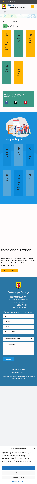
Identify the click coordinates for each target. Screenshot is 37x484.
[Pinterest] (25, 102)
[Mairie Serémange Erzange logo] (15, 5)
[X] (16, 102)
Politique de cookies (17, 481)
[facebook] (33, 2)
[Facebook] (6, 102)
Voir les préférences (18, 477)
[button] (34, 449)
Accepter (18, 468)
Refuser (18, 472)
